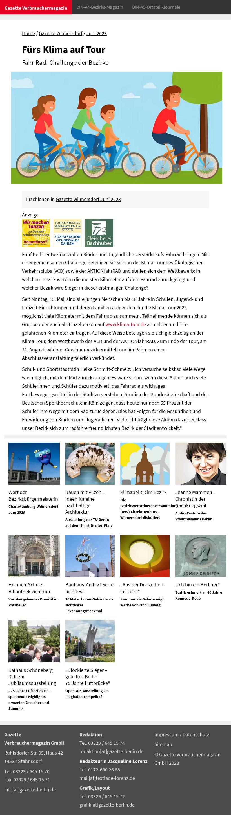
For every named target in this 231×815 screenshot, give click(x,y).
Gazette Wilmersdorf (60, 33)
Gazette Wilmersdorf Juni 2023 (88, 199)
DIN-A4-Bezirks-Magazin (99, 7)
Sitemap (163, 744)
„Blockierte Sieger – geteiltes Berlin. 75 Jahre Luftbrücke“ (87, 677)
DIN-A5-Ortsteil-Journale (156, 7)
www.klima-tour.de (125, 324)
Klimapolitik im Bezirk (143, 492)
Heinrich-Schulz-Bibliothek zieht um (29, 587)
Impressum (167, 735)
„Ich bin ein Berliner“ (197, 584)
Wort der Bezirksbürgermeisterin (33, 495)
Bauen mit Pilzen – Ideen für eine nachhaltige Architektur (85, 502)
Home (28, 33)
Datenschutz (196, 735)
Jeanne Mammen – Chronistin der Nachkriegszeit (195, 499)
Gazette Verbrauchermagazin (36, 8)
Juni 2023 (96, 33)
